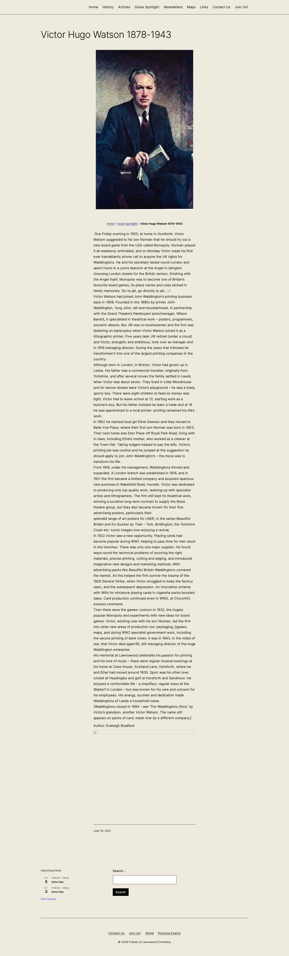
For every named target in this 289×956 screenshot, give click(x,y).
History (108, 7)
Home (93, 7)
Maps (191, 7)
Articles (124, 7)
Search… (119, 871)
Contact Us (221, 7)
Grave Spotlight (147, 7)
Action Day (58, 881)
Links (204, 7)
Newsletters (173, 7)
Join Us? (241, 7)
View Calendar (48, 899)
